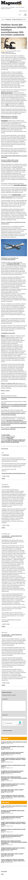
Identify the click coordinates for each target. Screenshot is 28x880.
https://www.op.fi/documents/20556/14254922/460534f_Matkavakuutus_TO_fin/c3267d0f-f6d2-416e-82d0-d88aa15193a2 (14, 406)
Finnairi (9, 439)
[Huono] (1, 50)
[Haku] (25, 15)
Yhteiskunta (8, 19)
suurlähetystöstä (16, 194)
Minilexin (3, 335)
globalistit (20, 439)
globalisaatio (14, 439)
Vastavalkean (4, 120)
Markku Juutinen (5, 52)
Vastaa (3, 478)
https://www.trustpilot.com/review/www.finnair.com (13, 473)
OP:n (7, 105)
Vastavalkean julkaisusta (20, 185)
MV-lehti (2, 743)
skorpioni (3, 442)
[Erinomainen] (4, 50)
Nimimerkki (5, 715)
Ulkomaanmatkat (15, 442)
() (4, 476)
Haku (2, 874)
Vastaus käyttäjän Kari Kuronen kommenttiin (12, 536)
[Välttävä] (2, 50)
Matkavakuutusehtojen (7, 92)
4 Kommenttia (13, 53)
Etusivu (3, 19)
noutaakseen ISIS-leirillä (13, 263)
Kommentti (5, 699)
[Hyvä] (3, 50)
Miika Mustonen (8, 441)
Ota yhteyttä (4, 871)
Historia (25, 19)
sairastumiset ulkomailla (19, 441)
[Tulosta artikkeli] (1, 434)
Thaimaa (8, 442)
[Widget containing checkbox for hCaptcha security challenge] (12, 723)
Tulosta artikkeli (6, 434)
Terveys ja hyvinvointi (17, 19)
